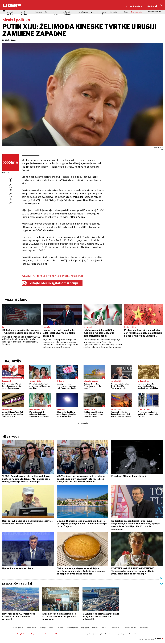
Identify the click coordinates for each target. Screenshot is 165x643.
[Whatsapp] (10, 198)
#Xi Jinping (45, 276)
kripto (47, 12)
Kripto (51, 628)
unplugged (83, 12)
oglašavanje (90, 634)
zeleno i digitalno (67, 13)
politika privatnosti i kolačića (127, 634)
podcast (94, 12)
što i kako (55, 13)
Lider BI (104, 13)
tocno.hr (145, 634)
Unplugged (85, 628)
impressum (77, 634)
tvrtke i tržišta (24, 13)
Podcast (94, 628)
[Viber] (10, 202)
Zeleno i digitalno (72, 628)
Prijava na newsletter (39, 634)
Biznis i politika (18, 628)
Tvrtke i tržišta (31, 628)
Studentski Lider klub (129, 628)
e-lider (56, 634)
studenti (124, 12)
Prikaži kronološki (154, 11)
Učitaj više (82, 423)
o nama (66, 634)
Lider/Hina (6, 173)
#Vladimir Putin (30, 276)
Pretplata (137, 6)
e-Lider (129, 6)
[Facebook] (10, 180)
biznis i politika (10, 13)
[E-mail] (10, 193)
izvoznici (113, 12)
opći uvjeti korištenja (106, 634)
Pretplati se (21, 634)
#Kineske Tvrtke (61, 276)
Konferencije (144, 628)
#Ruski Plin (77, 276)
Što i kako (60, 628)
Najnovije (13, 360)
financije (38, 12)
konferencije (136, 12)
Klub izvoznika (114, 628)
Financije (42, 628)
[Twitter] (10, 184)
